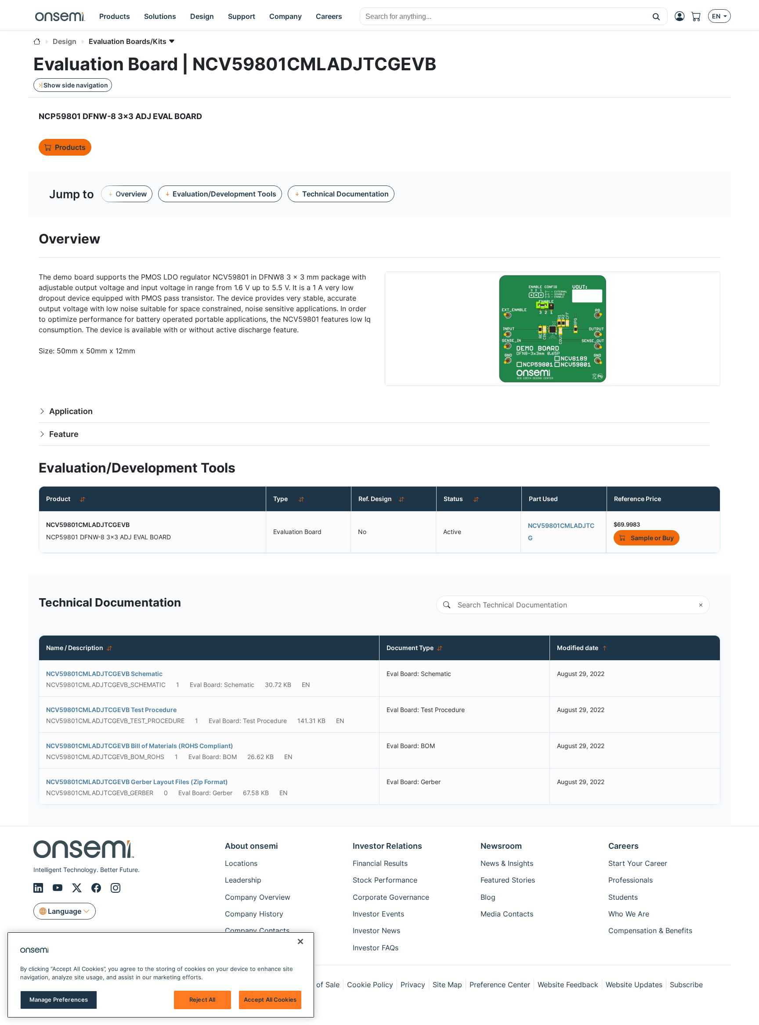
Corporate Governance (391, 897)
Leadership (243, 880)
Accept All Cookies (270, 999)
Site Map (447, 984)
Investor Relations (387, 846)
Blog (488, 897)
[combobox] (502, 16)
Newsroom (501, 846)
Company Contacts (257, 930)
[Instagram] (115, 888)
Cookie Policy (370, 984)
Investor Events (378, 913)
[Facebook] (97, 888)
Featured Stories (508, 880)
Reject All (202, 999)
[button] (656, 16)
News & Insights (507, 863)
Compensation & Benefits (650, 930)
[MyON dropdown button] (682, 16)
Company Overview (257, 897)
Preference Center (500, 984)
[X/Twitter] (78, 888)
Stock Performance (385, 880)
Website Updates (634, 984)
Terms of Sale (317, 984)
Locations (241, 863)
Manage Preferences (58, 999)
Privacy (413, 984)
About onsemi (251, 846)
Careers (623, 846)
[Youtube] (59, 888)
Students (623, 897)
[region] (160, 975)
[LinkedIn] (39, 888)
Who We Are (628, 913)
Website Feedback (568, 984)
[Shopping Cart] (699, 16)
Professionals (630, 880)
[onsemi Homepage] (60, 16)
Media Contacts (507, 913)
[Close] (300, 941)
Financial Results (380, 863)
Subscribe (686, 984)
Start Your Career (637, 863)
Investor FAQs (375, 947)
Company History (254, 913)
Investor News (376, 930)
